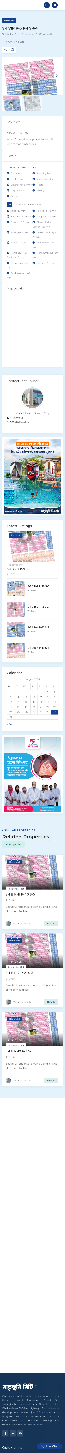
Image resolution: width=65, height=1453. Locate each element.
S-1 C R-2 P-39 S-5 (38, 586)
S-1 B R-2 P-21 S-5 (19, 973)
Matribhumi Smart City (32, 413)
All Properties (13, 844)
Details (51, 923)
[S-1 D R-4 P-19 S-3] (16, 650)
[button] (57, 76)
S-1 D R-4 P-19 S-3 (38, 648)
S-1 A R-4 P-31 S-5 (38, 627)
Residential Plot (15, 564)
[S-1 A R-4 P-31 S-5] (16, 629)
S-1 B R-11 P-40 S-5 (20, 894)
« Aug (10, 724)
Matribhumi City (22, 923)
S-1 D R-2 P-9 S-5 (18, 569)
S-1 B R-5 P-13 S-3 (38, 606)
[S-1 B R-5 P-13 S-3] (16, 609)
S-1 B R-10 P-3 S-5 (19, 1051)
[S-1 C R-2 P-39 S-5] (16, 588)
